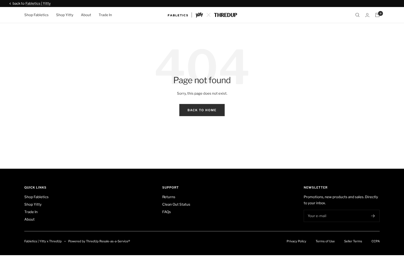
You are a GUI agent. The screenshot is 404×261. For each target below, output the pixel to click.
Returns (168, 197)
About (86, 15)
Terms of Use (325, 241)
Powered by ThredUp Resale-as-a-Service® (99, 241)
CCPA (376, 241)
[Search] (357, 15)
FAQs (166, 212)
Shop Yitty (64, 15)
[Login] (367, 15)
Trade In (105, 15)
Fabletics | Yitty (38, 3)
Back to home (202, 110)
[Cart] (377, 15)
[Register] (373, 216)
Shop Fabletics (36, 15)
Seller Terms (353, 241)
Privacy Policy (296, 241)
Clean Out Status (176, 204)
